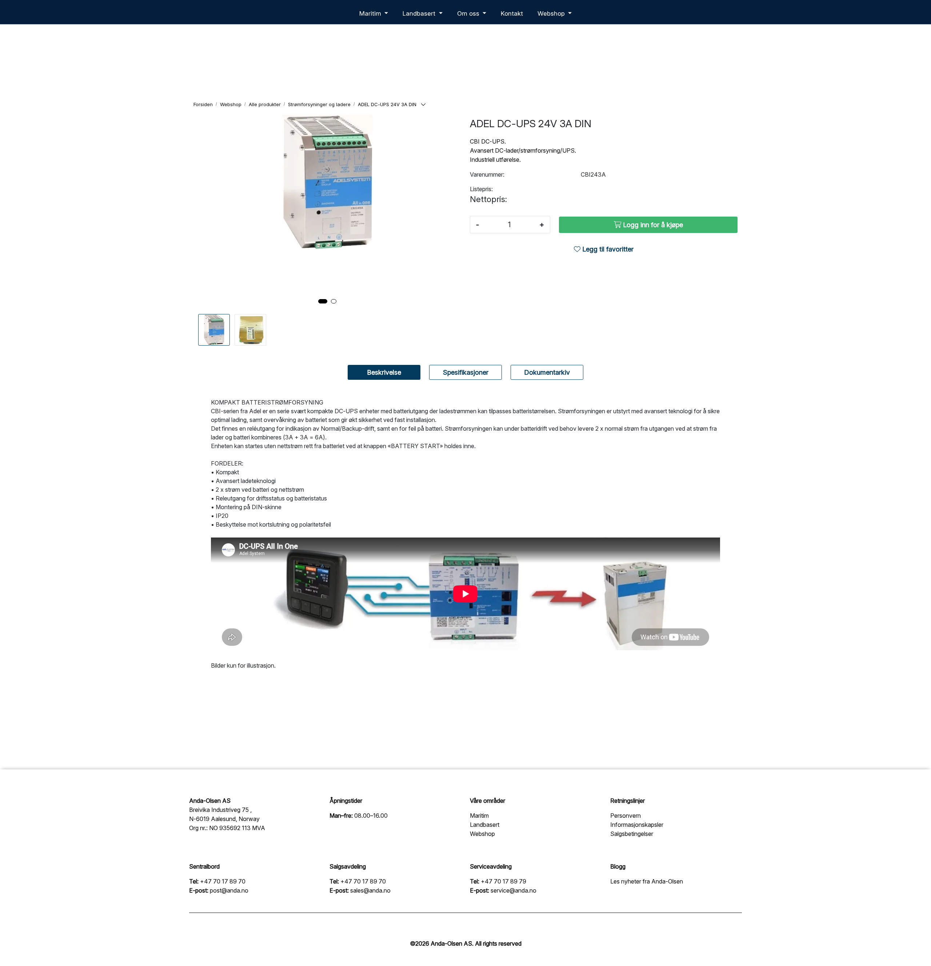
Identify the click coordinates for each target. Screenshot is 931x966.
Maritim (371, 13)
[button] (322, 301)
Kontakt (512, 13)
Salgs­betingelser (631, 833)
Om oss (469, 13)
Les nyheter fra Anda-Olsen (646, 881)
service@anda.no (513, 890)
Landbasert (420, 13)
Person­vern (625, 815)
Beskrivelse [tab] (384, 372)
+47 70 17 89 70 (222, 881)
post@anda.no (229, 890)
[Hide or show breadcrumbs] (423, 105)
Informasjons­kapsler (636, 824)
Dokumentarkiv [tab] (547, 372)
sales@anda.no (370, 890)
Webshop (552, 13)
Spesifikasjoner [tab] (465, 372)
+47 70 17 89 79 (503, 881)
